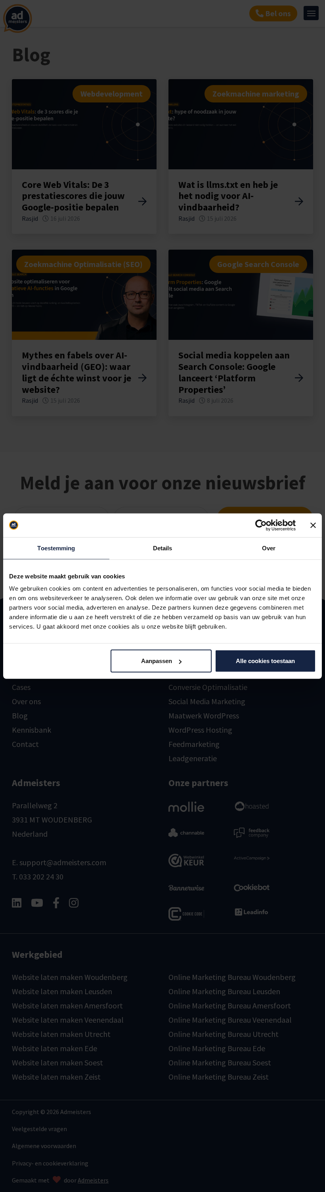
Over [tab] (268, 547)
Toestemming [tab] (56, 547)
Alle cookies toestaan (265, 661)
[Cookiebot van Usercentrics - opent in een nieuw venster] (261, 525)
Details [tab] (162, 547)
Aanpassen (156, 661)
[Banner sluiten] (313, 525)
